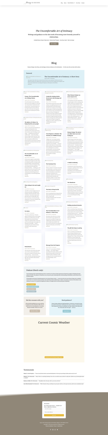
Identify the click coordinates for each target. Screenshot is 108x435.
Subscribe (54, 415)
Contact (82, 2)
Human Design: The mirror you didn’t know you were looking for (74, 133)
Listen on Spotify (30, 284)
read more (30, 84)
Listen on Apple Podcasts (32, 286)
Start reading (53, 43)
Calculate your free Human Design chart (53, 357)
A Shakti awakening (72, 162)
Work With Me (71, 2)
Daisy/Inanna (28, 246)
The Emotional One (51, 164)
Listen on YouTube (31, 291)
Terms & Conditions (49, 425)
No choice (27, 211)
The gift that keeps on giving (74, 228)
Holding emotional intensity (74, 205)
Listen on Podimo (30, 289)
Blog (62, 2)
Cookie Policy (59, 425)
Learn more (66, 311)
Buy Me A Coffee (34, 311)
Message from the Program (53, 245)
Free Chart (78, 2)
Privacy (55, 425)
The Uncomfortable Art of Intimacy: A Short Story (62, 77)
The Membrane (71, 182)
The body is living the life (52, 189)
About (65, 2)
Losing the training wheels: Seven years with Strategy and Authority (53, 98)
